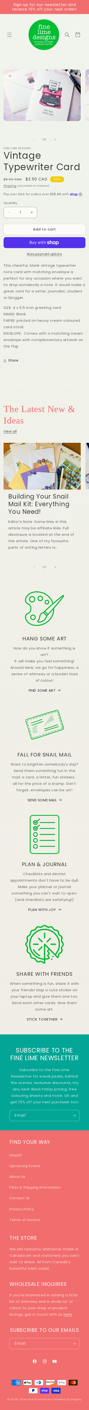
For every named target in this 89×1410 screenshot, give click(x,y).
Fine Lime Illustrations (36, 1399)
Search (15, 1155)
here (68, 1314)
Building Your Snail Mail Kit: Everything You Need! (39, 504)
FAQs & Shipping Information (35, 1187)
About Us (17, 1176)
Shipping (10, 186)
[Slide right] (55, 139)
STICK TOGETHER (42, 1019)
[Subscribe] (74, 1115)
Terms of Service (24, 1219)
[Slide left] (34, 139)
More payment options (44, 254)
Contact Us (19, 1198)
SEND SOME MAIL (42, 799)
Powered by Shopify (67, 1399)
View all (10, 431)
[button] (9, 35)
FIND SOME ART (42, 690)
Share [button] (13, 360)
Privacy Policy (21, 1209)
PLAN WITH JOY (42, 909)
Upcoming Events (25, 1166)
